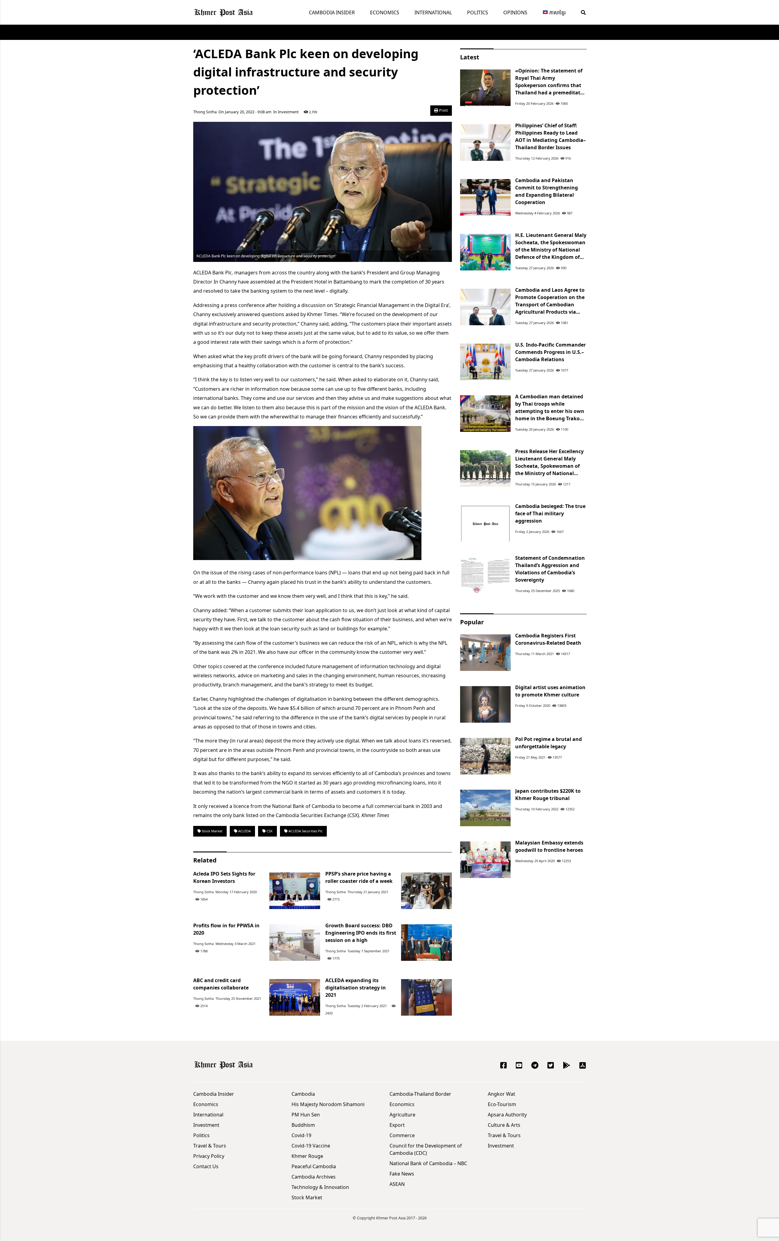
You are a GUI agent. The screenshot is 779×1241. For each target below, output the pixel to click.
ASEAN (397, 1184)
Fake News (402, 1173)
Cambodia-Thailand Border (420, 1094)
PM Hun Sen (306, 1114)
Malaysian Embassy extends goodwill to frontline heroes (549, 846)
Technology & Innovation (320, 1187)
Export (397, 1125)
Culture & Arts (504, 1125)
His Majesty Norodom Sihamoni (328, 1104)
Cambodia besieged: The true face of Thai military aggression (550, 513)
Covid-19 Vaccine (311, 1145)
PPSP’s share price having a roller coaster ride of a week (359, 877)
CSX (269, 831)
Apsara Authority (507, 1114)
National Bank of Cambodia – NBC (428, 1163)
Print (443, 110)
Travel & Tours (209, 1145)
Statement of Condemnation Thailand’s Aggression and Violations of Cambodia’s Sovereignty (550, 569)
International (433, 12)
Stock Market (211, 831)
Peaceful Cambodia (314, 1166)
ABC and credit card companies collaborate (221, 984)
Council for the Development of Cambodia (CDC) (426, 1149)
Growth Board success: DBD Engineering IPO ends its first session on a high (360, 932)
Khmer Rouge (307, 1156)
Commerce (402, 1135)
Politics (477, 12)
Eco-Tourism (502, 1104)
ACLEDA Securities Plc (305, 831)
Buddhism (303, 1125)
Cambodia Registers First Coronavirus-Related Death (548, 639)
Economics (384, 12)
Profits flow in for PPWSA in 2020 (226, 929)
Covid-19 (301, 1135)
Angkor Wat (501, 1094)
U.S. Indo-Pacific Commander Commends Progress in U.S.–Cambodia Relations (550, 352)
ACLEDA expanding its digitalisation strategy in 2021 (355, 987)
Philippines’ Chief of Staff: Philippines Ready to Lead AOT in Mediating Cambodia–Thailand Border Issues (550, 136)
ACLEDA (244, 831)
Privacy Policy (208, 1156)
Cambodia (303, 1094)
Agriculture (402, 1114)
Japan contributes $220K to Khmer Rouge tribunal (548, 795)
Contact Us (205, 1166)
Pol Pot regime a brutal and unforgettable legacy (548, 743)
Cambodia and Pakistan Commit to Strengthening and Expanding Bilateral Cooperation (546, 191)
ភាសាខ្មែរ (557, 12)
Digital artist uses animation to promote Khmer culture (550, 691)
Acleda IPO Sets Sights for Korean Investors (224, 877)
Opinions (515, 12)
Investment (288, 112)
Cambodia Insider (332, 12)
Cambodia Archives (314, 1176)
